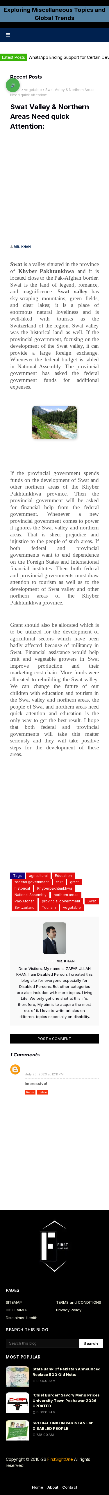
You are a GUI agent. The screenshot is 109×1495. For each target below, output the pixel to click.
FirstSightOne (60, 1459)
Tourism (49, 907)
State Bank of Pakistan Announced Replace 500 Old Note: (67, 1371)
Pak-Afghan (25, 901)
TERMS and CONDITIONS (78, 1302)
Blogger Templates (54, 1487)
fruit (59, 882)
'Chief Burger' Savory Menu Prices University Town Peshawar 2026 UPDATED (66, 1400)
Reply (30, 1092)
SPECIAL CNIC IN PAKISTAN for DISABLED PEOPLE (63, 1425)
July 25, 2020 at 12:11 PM (44, 1074)
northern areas (66, 895)
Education (63, 875)
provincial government (61, 901)
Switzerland (25, 907)
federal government (32, 882)
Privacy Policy (68, 1310)
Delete (42, 1092)
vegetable (33, 90)
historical (22, 888)
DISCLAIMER (17, 1310)
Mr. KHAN (22, 247)
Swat (91, 901)
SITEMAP (14, 1302)
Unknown (35, 1067)
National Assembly (31, 895)
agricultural (38, 875)
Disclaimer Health (21, 1317)
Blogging (58, 1477)
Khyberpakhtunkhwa (54, 888)
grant (74, 882)
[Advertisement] (54, 190)
